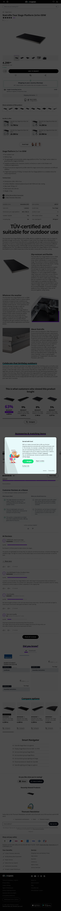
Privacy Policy (51, 470)
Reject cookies (40, 461)
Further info (25, 466)
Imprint (45, 470)
